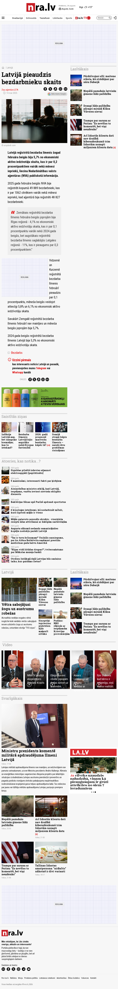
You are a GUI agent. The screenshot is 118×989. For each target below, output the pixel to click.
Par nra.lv (5, 978)
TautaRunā (44, 18)
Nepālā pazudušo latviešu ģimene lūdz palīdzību (99, 92)
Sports (69, 18)
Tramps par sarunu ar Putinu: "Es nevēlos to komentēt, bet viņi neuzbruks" (97, 125)
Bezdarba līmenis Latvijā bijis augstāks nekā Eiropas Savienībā (26, 441)
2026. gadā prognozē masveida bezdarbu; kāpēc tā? (41, 439)
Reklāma (13, 978)
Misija (20, 978)
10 (48, 445)
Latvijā (9, 67)
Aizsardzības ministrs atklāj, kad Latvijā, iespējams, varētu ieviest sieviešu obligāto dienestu (36, 491)
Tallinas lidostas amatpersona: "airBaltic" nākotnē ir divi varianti (50, 868)
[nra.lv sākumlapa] (41, 7)
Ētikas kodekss (74, 978)
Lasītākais (79, 69)
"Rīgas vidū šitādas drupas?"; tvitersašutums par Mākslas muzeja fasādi (37, 551)
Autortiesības (62, 978)
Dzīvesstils (31, 18)
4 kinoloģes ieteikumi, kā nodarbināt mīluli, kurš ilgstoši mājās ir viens (37, 511)
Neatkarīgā (17, 18)
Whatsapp (17, 372)
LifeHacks (58, 18)
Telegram (41, 368)
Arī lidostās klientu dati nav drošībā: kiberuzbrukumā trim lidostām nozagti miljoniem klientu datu (98, 141)
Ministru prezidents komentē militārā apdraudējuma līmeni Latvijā (29, 755)
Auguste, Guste (66, 8)
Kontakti (93, 978)
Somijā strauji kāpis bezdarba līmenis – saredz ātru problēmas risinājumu (59, 442)
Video (7, 644)
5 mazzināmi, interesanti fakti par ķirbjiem (36, 480)
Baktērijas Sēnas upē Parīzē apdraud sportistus (38, 502)
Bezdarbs (15, 353)
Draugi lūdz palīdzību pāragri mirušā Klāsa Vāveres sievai (96, 108)
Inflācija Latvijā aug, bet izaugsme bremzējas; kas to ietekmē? (9, 441)
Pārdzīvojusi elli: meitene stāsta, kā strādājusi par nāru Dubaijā (99, 79)
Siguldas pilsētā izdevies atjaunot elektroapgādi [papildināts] (31, 471)
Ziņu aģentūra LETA (10, 90)
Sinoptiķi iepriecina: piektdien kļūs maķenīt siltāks (45, 627)
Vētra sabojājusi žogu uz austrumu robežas (18, 609)
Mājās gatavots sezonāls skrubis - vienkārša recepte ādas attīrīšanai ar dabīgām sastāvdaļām (39, 520)
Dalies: (23, 379)
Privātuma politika (31, 978)
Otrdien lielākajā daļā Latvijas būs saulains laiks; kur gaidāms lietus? (36, 560)
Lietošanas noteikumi (47, 978)
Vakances (85, 978)
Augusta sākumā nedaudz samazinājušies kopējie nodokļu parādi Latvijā (34, 530)
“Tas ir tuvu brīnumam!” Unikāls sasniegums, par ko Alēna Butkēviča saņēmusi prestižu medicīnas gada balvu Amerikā (37, 540)
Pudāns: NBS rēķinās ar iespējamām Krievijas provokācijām (62, 627)
